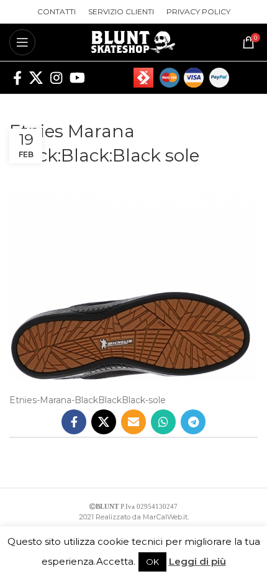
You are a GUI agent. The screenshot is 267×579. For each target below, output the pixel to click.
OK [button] (152, 562)
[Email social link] (133, 421)
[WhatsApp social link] (163, 421)
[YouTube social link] (77, 77)
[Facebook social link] (17, 77)
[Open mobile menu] (22, 42)
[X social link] (36, 77)
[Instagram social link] (56, 77)
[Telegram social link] (193, 421)
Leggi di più (197, 561)
